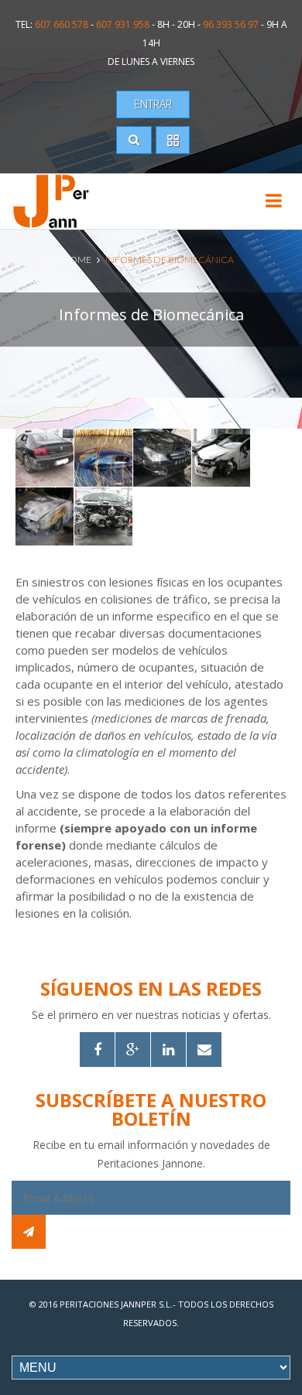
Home (77, 259)
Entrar (153, 104)
